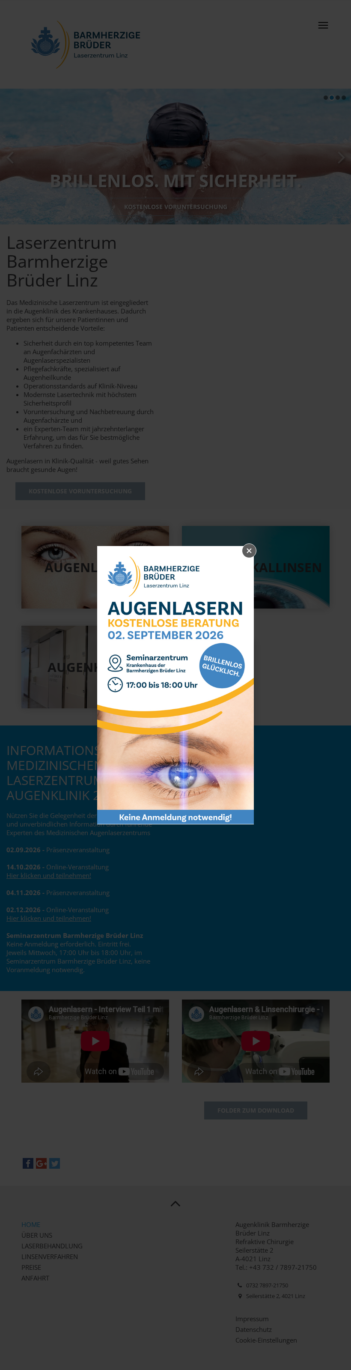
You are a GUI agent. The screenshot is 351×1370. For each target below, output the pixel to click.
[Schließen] (249, 550)
